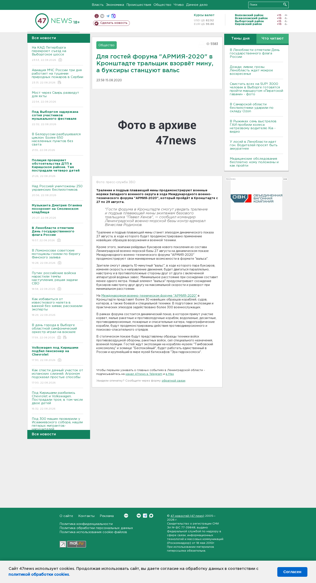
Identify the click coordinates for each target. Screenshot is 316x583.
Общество (162, 4)
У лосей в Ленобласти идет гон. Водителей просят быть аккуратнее (254, 145)
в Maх (170, 374)
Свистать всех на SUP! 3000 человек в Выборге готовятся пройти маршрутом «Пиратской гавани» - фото (256, 89)
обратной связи (173, 381)
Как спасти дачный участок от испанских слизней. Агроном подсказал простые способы (57, 376)
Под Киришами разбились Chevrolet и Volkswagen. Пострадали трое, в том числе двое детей (57, 400)
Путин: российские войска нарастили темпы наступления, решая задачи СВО (55, 281)
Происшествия (138, 4)
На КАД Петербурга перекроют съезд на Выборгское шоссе (49, 53)
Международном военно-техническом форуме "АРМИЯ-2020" (149, 296)
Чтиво (179, 4)
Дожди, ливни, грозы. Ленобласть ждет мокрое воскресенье (251, 70)
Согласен (292, 572)
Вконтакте (139, 516)
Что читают (273, 38)
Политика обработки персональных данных (96, 528)
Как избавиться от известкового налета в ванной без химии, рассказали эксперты (57, 307)
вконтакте (102, 16)
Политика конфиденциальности (86, 524)
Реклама (107, 516)
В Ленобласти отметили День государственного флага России (255, 53)
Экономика (115, 4)
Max (151, 516)
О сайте (66, 516)
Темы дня (240, 38)
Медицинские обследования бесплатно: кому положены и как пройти (254, 162)
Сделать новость (113, 23)
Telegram (145, 516)
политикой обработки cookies (39, 574)
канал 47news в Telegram (144, 374)
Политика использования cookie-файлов (93, 532)
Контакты (86, 516)
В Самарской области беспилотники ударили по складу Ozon (251, 108)
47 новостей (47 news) (187, 516)
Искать (285, 4)
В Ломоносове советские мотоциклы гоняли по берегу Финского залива (56, 256)
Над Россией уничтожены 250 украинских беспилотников (57, 190)
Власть (98, 4)
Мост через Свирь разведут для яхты (55, 97)
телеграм (108, 16)
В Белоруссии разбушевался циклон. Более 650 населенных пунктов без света (56, 142)
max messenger (113, 16)
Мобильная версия (97, 16)
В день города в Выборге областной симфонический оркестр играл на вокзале (54, 331)
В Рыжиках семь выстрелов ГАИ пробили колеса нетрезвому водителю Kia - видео (253, 126)
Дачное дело (197, 4)
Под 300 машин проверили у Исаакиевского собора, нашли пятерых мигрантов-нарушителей (57, 426)
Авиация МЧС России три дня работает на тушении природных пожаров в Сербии (57, 76)
